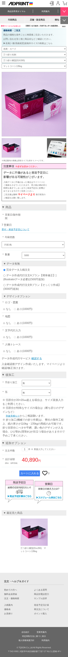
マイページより (26, 194)
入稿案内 (8, 605)
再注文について (41, 609)
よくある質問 (40, 590)
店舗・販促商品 (37, 19)
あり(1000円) (24, 309)
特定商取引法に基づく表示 (34, 636)
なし (8, 309)
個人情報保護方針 (26, 640)
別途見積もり (13, 416)
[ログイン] (51, 3)
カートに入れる (29, 473)
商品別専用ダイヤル (16, 11)
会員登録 (58, 3)
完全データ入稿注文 (18, 269)
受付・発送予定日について (15, 229)
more (64, 26)
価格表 (7, 609)
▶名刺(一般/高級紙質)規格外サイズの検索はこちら (27, 43)
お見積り (8, 613)
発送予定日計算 (41, 605)
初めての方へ (10, 590)
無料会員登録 (10, 594)
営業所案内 (42, 632)
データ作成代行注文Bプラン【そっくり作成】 (33, 285)
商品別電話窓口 (41, 594)
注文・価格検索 (11, 598)
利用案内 (46, 11)
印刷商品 (12, 19)
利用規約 (46, 640)
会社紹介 (25, 632)
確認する (36, 358)
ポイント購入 (40, 613)
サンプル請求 (40, 598)
